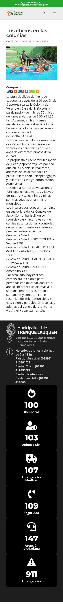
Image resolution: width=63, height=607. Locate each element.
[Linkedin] (19, 91)
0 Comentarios (40, 41)
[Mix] (30, 91)
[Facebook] (8, 91)
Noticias (26, 41)
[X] (11, 91)
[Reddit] (15, 91)
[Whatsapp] (33, 91)
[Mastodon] (26, 91)
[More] (37, 91)
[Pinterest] (22, 91)
